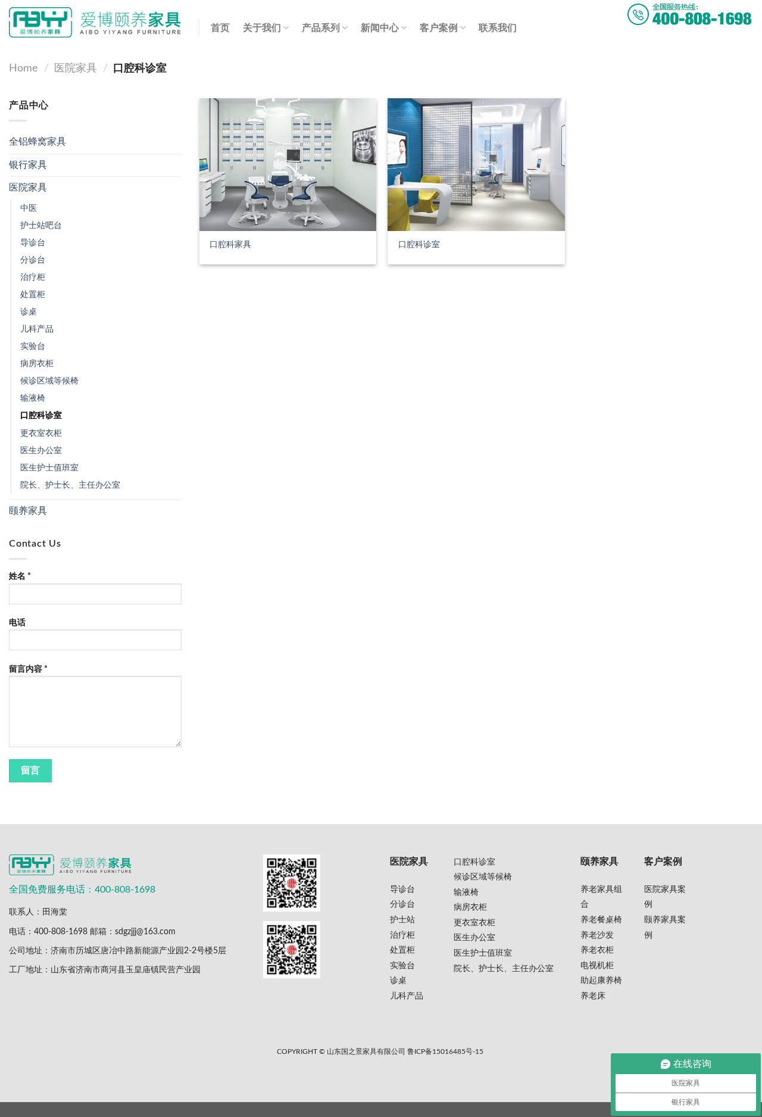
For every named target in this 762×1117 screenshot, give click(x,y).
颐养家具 (28, 511)
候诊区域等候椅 (49, 380)
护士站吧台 (41, 225)
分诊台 (32, 259)
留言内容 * (28, 668)
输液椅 (32, 398)
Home (23, 68)
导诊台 (32, 242)
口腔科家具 (230, 244)
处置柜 (32, 294)
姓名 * (20, 576)
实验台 (32, 346)
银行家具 (28, 165)
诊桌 (28, 311)
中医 (28, 208)
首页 (220, 28)
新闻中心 (380, 28)
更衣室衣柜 (41, 433)
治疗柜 (32, 277)
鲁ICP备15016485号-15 (445, 1052)
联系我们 (498, 28)
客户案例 (439, 28)
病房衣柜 (37, 363)
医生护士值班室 (49, 467)
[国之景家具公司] (95, 22)
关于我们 (262, 28)
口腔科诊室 (41, 415)
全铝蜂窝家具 (37, 141)
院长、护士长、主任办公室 (70, 485)
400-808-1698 (61, 931)
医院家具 (75, 68)
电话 (17, 622)
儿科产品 (37, 329)
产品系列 (321, 28)
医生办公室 (41, 450)
